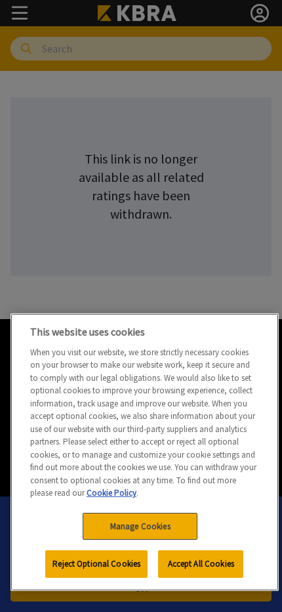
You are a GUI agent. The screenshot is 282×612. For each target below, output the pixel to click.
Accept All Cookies (201, 563)
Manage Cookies (140, 526)
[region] (144, 452)
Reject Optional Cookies (96, 563)
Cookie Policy (111, 492)
